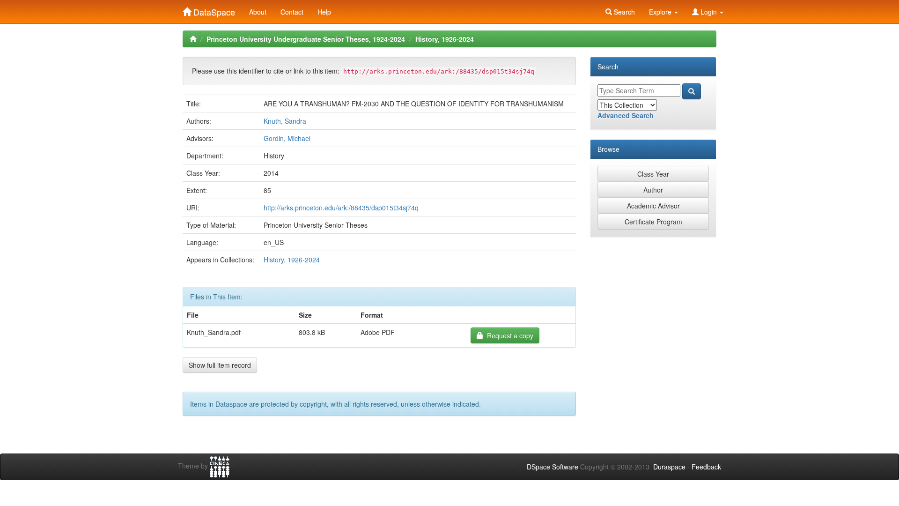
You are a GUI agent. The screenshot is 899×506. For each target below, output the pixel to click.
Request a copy (508, 335)
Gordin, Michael (287, 138)
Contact (291, 11)
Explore (661, 11)
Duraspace (669, 466)
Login (709, 11)
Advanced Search (625, 115)
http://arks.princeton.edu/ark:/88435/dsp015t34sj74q (341, 207)
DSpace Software (552, 466)
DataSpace (213, 10)
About (257, 11)
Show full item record (220, 365)
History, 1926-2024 (444, 39)
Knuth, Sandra (285, 121)
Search (623, 11)
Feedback (706, 466)
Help (324, 11)
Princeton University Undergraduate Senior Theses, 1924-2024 (305, 39)
